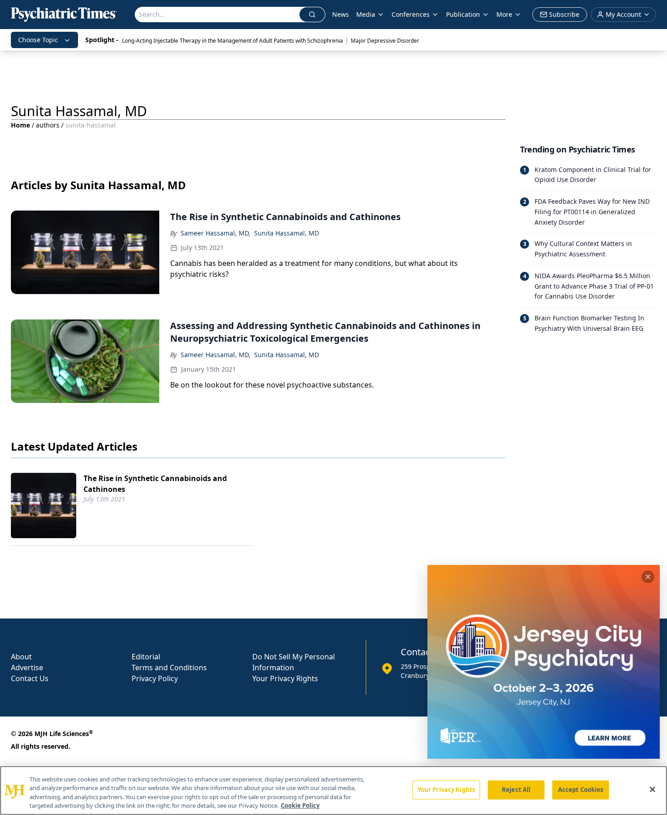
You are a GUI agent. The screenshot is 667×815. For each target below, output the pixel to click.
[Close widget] (648, 576)
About (21, 657)
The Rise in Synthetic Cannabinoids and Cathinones (155, 483)
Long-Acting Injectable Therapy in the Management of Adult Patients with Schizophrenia (232, 40)
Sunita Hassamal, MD (286, 233)
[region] (333, 790)
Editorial (146, 657)
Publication (463, 14)
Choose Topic (38, 39)
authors (47, 125)
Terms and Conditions (169, 668)
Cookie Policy (300, 805)
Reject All (516, 790)
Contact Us (30, 678)
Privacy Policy (155, 678)
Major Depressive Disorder (385, 40)
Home (20, 125)
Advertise (27, 668)
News (340, 14)
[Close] (652, 789)
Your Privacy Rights (285, 678)
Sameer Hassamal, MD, (215, 233)
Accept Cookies (580, 790)
